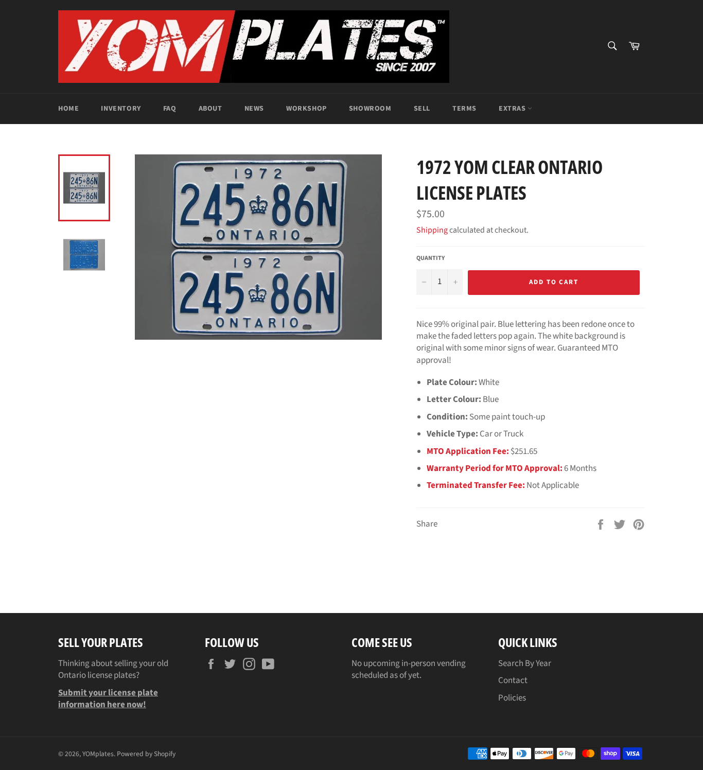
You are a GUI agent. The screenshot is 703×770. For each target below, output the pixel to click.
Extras (513, 108)
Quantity (430, 258)
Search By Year (524, 663)
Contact (513, 680)
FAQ (170, 108)
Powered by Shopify (146, 754)
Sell (422, 108)
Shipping (432, 230)
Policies (512, 698)
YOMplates (98, 754)
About (210, 108)
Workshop (306, 108)
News (254, 108)
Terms (464, 108)
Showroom (370, 108)
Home (68, 108)
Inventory (120, 108)
